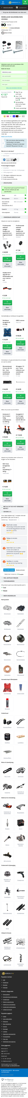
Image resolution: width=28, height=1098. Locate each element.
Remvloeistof (20, 675)
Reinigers (7, 709)
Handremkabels (21, 659)
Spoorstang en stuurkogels (20, 897)
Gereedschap (7, 693)
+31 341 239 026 (6, 1058)
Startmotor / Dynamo (21, 844)
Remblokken (21, 613)
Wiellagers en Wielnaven (7, 880)
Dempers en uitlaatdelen (7, 947)
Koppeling (7, 792)
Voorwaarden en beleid (7, 1075)
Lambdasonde (7, 965)
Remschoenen (7, 644)
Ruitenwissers (20, 727)
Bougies (7, 829)
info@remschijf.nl (7, 1061)
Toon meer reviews (9, 570)
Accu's (20, 829)
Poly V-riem (7, 776)
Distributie (20, 776)
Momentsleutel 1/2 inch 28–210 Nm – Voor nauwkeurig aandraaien (7, 370)
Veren (7, 928)
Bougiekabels (20, 812)
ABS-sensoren (7, 861)
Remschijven (7, 613)
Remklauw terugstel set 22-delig (6, 322)
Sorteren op (4, 520)
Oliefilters (7, 742)
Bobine (7, 845)
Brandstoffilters (7, 727)
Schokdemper (20, 913)
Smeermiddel (20, 693)
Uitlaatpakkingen (20, 948)
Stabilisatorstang (7, 913)
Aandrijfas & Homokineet (20, 792)
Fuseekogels (7, 897)
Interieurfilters (7, 758)
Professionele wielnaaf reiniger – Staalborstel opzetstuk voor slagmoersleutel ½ (7, 231)
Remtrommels (20, 644)
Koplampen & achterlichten (7, 812)
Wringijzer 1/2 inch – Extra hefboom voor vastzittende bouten (20, 370)
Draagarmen (20, 880)
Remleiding (7, 675)
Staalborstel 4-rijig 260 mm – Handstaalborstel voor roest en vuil (8, 276)
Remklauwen (7, 629)
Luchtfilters (21, 742)
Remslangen (20, 629)
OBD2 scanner (20, 320)
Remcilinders (7, 659)
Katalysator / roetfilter (20, 964)
